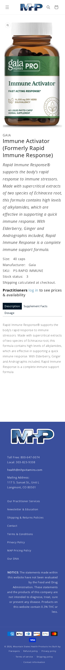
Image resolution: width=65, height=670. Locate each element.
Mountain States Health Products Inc (32, 646)
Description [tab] (12, 306)
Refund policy (30, 651)
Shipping (10, 282)
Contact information (34, 662)
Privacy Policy (16, 542)
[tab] (12, 306)
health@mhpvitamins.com (24, 470)
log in (33, 290)
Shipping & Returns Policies (25, 517)
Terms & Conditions (20, 534)
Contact (12, 525)
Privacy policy (49, 651)
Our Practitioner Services (23, 501)
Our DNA (13, 558)
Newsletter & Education (22, 509)
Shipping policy (45, 656)
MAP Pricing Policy (19, 550)
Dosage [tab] (9, 313)
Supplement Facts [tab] (35, 306)
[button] (7, 7)
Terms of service (24, 656)
